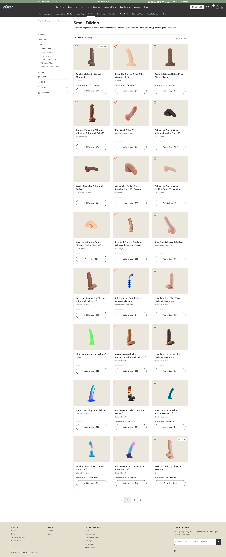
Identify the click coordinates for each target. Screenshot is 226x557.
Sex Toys (45, 21)
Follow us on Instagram (48, 1)
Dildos (53, 21)
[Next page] (140, 500)
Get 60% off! (103, 1)
